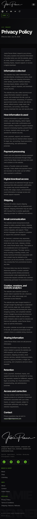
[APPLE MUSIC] (7, 11)
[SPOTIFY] (2, 11)
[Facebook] (4, 461)
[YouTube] (19, 461)
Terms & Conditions (7, 502)
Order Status (5, 491)
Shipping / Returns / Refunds (10, 505)
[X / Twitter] (26, 461)
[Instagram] (11, 461)
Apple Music (11, 454)
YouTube (19, 454)
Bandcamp (26, 454)
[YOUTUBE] (11, 11)
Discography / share (7, 456)
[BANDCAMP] (15, 11)
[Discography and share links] (19, 11)
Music (3, 471)
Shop (3, 474)
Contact (4, 488)
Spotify (3, 454)
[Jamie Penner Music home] (13, 4)
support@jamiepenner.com (12, 418)
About (3, 485)
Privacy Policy (5, 499)
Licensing (4, 477)
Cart (5, 15)
